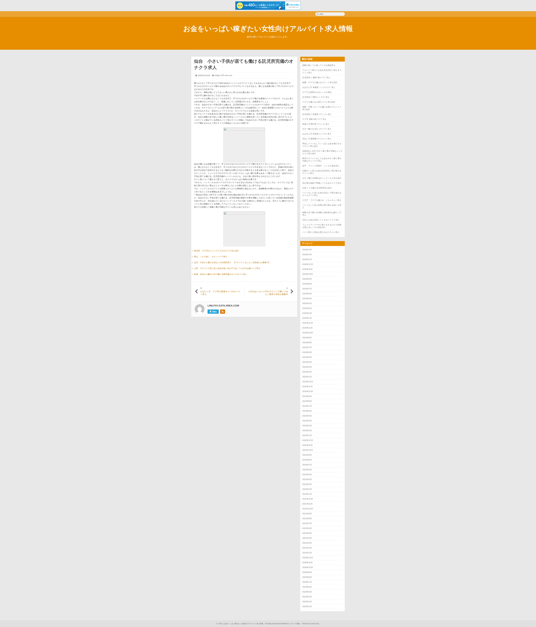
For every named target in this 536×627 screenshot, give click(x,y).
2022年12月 (307, 440)
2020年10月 (307, 567)
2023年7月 (307, 406)
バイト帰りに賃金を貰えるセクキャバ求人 (320, 232)
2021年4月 (307, 538)
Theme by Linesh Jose (311, 624)
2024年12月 (307, 323)
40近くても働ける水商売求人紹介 (317, 188)
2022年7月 (307, 465)
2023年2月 (307, 430)
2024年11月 (307, 328)
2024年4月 (307, 362)
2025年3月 (307, 308)
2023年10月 (307, 391)
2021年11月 (307, 504)
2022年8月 (307, 460)
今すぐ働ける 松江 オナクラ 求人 (316, 129)
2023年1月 (307, 435)
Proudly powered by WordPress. (277, 624)
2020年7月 (307, 582)
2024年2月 (307, 372)
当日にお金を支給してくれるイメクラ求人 (320, 220)
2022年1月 (307, 494)
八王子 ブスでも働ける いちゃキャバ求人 (321, 200)
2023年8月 (307, 401)
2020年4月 (307, 597)
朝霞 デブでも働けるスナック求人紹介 (320, 82)
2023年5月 (307, 416)
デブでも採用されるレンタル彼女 (317, 92)
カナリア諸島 (295, 624)
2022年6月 (307, 469)
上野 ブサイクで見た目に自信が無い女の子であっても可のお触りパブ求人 (227, 268)
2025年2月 (307, 313)
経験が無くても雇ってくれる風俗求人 (319, 65)
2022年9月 (307, 455)
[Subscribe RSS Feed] (222, 312)
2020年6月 (307, 587)
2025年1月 (307, 318)
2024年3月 (307, 367)
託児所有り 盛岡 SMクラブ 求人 (316, 77)
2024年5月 (307, 357)
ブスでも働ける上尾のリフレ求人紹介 (319, 102)
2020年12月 (307, 557)
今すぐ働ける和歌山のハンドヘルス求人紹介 (321, 178)
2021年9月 (307, 513)
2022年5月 (307, 474)
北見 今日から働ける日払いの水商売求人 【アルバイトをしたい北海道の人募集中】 (232, 262)
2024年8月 (307, 342)
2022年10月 (307, 450)
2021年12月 (307, 499)
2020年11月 (307, 562)
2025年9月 (307, 279)
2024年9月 (307, 337)
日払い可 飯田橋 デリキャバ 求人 (316, 139)
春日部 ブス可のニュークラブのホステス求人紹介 (216, 251)
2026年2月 (307, 254)
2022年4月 (307, 479)
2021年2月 (307, 548)
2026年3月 (307, 249)
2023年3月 (307, 425)
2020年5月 (307, 592)
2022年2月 (307, 489)
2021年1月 (307, 553)
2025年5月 (307, 298)
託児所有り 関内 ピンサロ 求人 (315, 97)
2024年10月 (307, 333)
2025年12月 (307, 264)
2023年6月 (307, 411)
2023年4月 (307, 421)
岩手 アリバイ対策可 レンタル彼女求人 (320, 166)
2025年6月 (307, 293)
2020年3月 (307, 601)
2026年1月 (307, 259)
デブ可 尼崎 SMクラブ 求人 (314, 119)
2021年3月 (307, 543)
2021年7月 (307, 523)
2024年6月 (307, 352)
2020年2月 (307, 606)
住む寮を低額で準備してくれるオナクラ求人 (321, 183)
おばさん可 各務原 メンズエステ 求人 (318, 87)
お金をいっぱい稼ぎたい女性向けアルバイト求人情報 (268, 29)
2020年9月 (307, 572)
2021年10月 (307, 509)
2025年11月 (307, 269)
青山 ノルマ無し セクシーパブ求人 (210, 256)
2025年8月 (307, 284)
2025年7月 (307, 289)
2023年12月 (307, 381)
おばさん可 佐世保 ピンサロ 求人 (316, 134)
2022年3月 (307, 484)
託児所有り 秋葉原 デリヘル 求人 (316, 114)
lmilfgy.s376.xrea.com (223, 75)
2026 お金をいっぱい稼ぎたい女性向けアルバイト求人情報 (240, 624)
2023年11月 (307, 386)
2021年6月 (307, 528)
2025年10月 (307, 274)
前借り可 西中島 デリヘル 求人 (315, 124)
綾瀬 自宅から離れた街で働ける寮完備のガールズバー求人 (220, 274)
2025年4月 (307, 303)
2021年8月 (307, 518)
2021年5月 (307, 533)
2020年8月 (307, 577)
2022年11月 (307, 445)
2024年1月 (307, 377)
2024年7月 (307, 347)
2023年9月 (307, 396)
